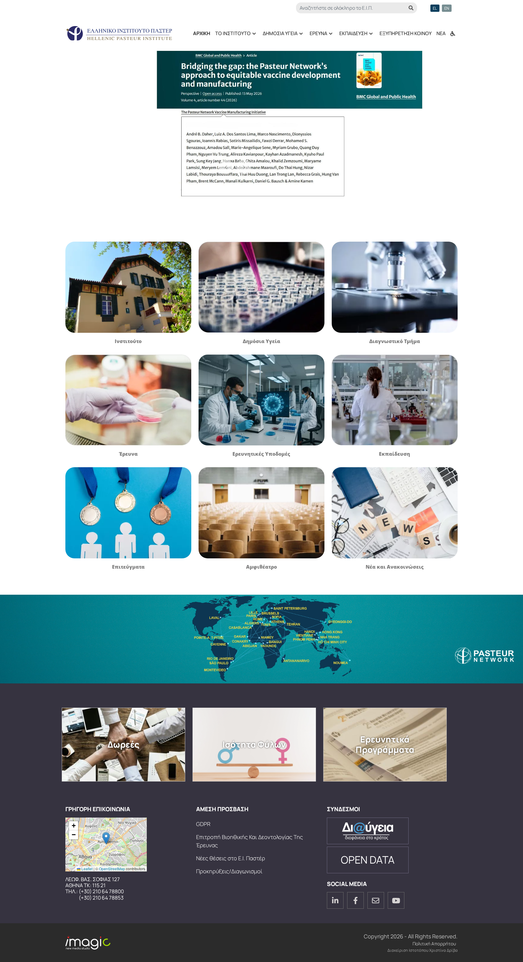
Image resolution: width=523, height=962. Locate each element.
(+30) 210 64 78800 (101, 891)
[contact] (375, 900)
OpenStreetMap (112, 868)
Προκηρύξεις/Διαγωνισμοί (229, 871)
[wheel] (453, 31)
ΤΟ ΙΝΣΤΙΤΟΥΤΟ (232, 35)
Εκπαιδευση (352, 35)
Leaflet (87, 868)
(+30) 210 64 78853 (101, 898)
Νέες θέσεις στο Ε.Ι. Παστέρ (230, 858)
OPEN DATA (368, 860)
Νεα (441, 33)
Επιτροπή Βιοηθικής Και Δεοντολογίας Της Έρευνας (249, 841)
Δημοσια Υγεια (279, 35)
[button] (106, 838)
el (435, 8)
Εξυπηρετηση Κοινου (406, 33)
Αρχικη (201, 33)
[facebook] (355, 900)
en (446, 8)
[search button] (411, 7)
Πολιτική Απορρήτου (434, 944)
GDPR (203, 824)
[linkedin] (335, 900)
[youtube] (396, 900)
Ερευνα (317, 35)
